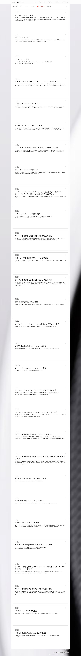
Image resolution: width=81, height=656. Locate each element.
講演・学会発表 (40, 6)
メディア (33, 6)
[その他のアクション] (66, 12)
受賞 (21, 6)
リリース (26, 6)
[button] (66, 6)
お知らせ (49, 6)
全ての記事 (15, 6)
